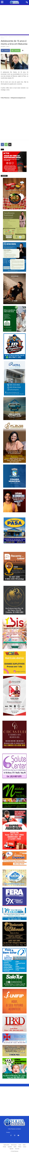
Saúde (15, 1146)
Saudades (10, 1146)
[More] (22, 50)
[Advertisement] (14, 20)
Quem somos (6, 1144)
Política (19, 1146)
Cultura (24, 1146)
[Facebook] (2, 144)
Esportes (11, 1148)
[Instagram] (15, 1135)
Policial (5, 36)
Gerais (24, 1144)
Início (2, 36)
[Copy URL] (13, 144)
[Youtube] (18, 1135)
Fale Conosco (14, 1144)
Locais (19, 1144)
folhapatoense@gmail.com (16, 1132)
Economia (17, 1148)
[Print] (9, 144)
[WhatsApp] (6, 144)
